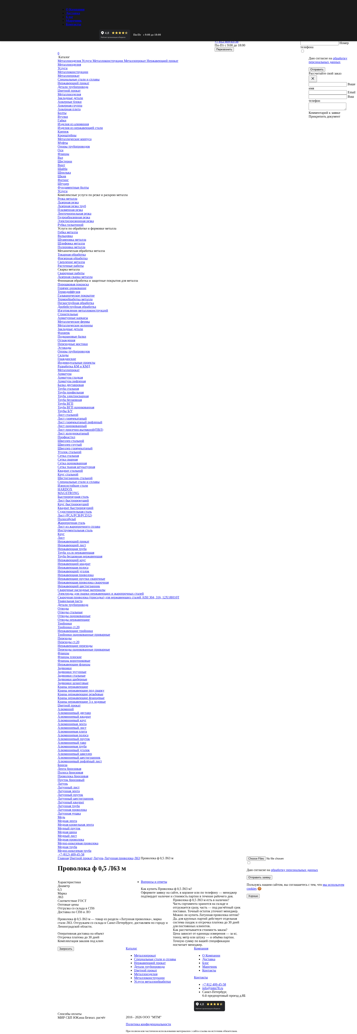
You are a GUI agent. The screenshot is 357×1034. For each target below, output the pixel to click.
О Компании (75, 9)
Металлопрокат (69, 370)
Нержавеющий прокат (73, 541)
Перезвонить (224, 49)
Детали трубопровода (73, 605)
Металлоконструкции (149, 978)
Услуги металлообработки (152, 981)
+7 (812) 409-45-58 (71, 854)
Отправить (317, 69)
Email (351, 92)
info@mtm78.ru (212, 988)
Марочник (74, 20)
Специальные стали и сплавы (79, 482)
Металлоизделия (69, 94)
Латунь (98, 858)
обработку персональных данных (328, 60)
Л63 (137, 858)
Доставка (73, 13)
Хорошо (253, 896)
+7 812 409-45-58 (214, 984)
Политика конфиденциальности (148, 1024)
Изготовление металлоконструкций (83, 310)
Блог (69, 17)
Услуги (63, 191)
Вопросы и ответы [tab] (154, 882)
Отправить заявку (259, 877)
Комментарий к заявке (324, 112)
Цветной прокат (69, 705)
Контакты (73, 24)
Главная (63, 858)
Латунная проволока (118, 858)
